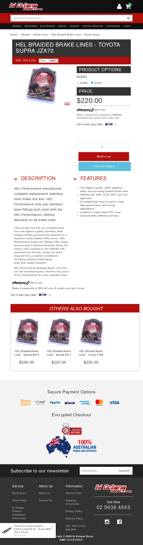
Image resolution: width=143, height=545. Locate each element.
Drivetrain (31, 26)
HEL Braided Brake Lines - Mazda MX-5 (26, 352)
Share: (43, 60)
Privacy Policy (74, 511)
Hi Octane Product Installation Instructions (19, 513)
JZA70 (97, 82)
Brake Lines (41, 34)
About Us (44, 493)
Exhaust (74, 26)
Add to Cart (105, 156)
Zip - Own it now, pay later (76, 527)
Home (13, 34)
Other (126, 26)
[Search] (128, 18)
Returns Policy (74, 518)
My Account (19, 493)
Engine (62, 26)
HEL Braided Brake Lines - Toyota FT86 (91, 352)
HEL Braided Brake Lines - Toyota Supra (75, 34)
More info (99, 110)
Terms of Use (74, 493)
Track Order (19, 500)
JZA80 (83, 82)
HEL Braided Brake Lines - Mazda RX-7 (59, 352)
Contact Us (45, 500)
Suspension (113, 26)
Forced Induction (93, 26)
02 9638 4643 (113, 507)
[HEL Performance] (67, 103)
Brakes (17, 26)
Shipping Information (72, 502)
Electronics (47, 26)
